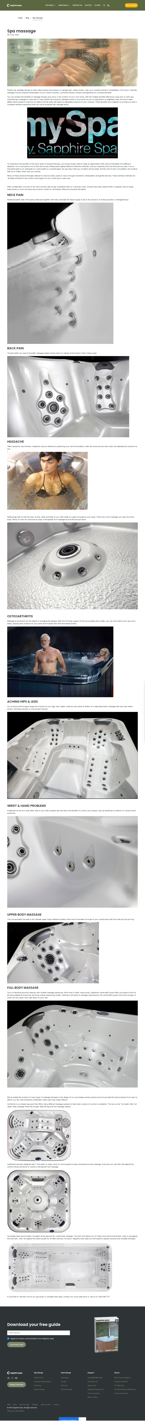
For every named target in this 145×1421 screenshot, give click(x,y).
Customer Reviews (121, 1393)
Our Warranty (119, 1385)
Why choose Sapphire (122, 1378)
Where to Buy (93, 1397)
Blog (15, 1404)
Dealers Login (24, 1404)
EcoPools (64, 1385)
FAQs (9, 1404)
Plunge (63, 1381)
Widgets (35, 1404)
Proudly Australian (121, 1381)
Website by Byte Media (15, 1411)
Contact (56, 1404)
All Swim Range (66, 1389)
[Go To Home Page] (15, 1372)
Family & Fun (39, 1378)
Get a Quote (131, 5)
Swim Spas (65, 1378)
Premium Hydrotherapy (42, 1381)
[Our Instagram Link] (12, 1378)
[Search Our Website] (104, 5)
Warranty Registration (96, 1389)
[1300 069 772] (108, 5)
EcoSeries (37, 1385)
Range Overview (16, 1384)
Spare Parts (92, 1385)
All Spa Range (39, 1389)
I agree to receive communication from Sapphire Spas (32, 1338)
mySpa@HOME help (95, 1378)
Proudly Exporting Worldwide (125, 1389)
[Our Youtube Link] (16, 1378)
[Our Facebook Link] (8, 1378)
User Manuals (93, 1381)
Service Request (94, 1393)
